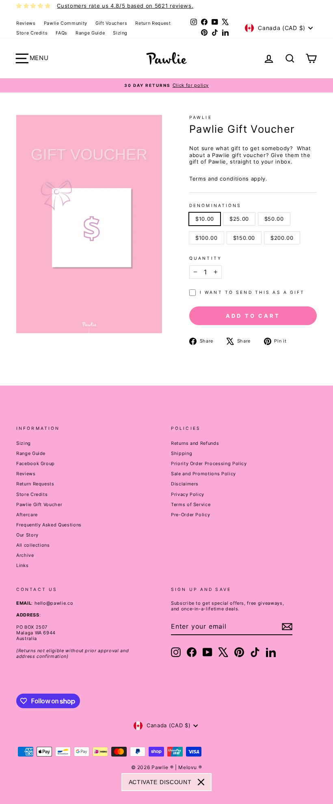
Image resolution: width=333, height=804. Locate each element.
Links (22, 565)
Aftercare (27, 514)
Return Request (153, 23)
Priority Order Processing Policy (209, 463)
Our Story (27, 535)
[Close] (201, 782)
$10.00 (204, 219)
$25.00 (239, 219)
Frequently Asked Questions (49, 525)
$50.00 (274, 219)
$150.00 (244, 238)
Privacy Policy (187, 494)
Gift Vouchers (111, 23)
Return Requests (35, 484)
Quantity (205, 258)
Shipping (181, 453)
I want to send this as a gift (252, 292)
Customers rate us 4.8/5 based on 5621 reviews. (125, 5)
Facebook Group (35, 463)
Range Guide (90, 33)
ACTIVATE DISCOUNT (160, 782)
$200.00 (282, 238)
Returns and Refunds (195, 443)
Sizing (120, 33)
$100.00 (206, 238)
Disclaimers (185, 484)
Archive (25, 555)
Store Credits (32, 33)
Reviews (26, 23)
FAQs (61, 33)
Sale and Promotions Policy (203, 473)
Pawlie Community (65, 23)
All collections (33, 545)
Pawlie (200, 117)
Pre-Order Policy (190, 514)
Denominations (215, 205)
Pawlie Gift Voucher (39, 504)
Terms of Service (190, 504)
